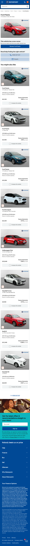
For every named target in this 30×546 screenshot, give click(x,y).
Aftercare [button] (5, 467)
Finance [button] (4, 452)
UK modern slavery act (7, 540)
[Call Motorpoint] (25, 2)
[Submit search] (27, 6)
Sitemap (14, 537)
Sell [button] (3, 462)
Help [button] (3, 448)
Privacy (4, 537)
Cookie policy (15, 543)
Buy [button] (3, 457)
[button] (2, 2)
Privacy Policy (13, 437)
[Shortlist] (28, 2)
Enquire (16, 59)
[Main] (12, 2)
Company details (19, 540)
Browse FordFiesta (15, 46)
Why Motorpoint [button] (7, 472)
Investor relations (6, 543)
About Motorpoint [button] (8, 477)
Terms (8, 537)
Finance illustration (23, 97)
